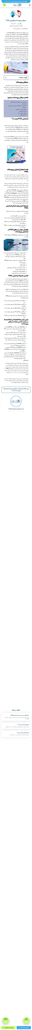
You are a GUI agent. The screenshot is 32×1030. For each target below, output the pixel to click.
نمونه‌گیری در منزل (6, 1019)
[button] (5, 77)
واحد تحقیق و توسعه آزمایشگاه (16, 409)
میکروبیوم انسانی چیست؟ (23, 724)
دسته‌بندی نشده (17, 28)
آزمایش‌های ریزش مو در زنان (23, 732)
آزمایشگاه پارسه (25, 28)
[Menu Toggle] (30, 5)
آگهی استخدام (26, 1019)
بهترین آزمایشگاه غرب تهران (16, 372)
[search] (4, 5)
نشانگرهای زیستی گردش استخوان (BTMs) (19, 715)
